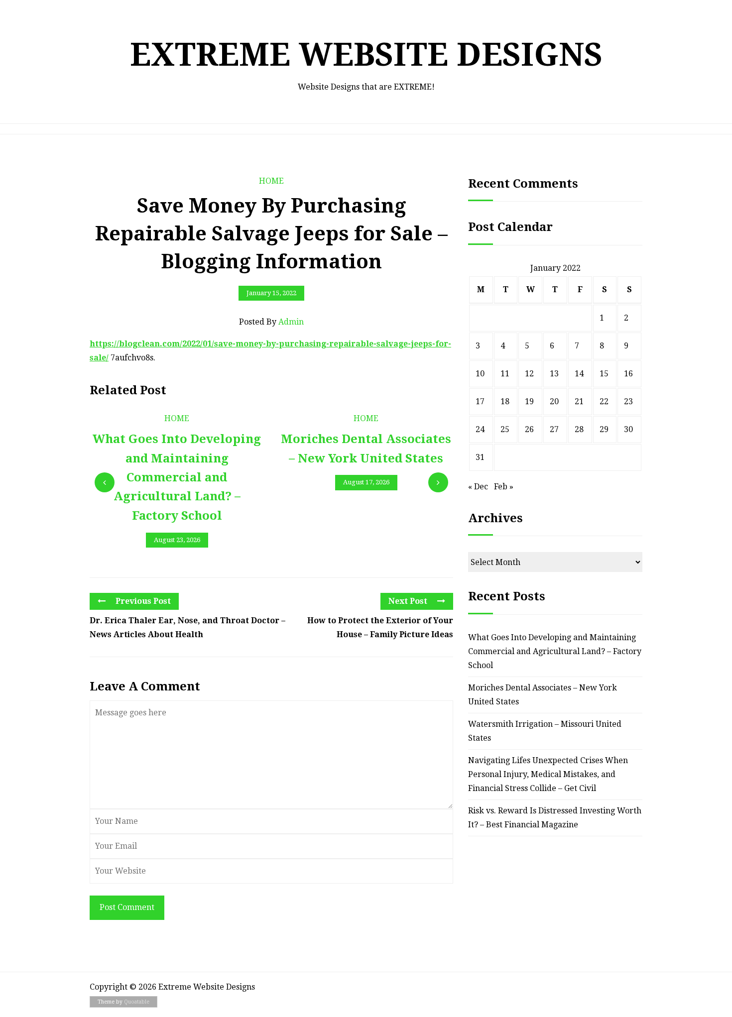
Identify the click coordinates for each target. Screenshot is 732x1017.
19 (529, 401)
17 (480, 401)
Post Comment (127, 907)
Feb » (503, 486)
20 (554, 401)
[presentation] (105, 482)
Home (271, 181)
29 (604, 429)
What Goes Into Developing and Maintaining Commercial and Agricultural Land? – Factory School (554, 651)
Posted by (271, 322)
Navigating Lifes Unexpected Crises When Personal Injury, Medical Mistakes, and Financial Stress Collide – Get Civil (548, 774)
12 (529, 373)
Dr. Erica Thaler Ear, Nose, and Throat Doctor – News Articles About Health (187, 627)
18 (504, 401)
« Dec (478, 486)
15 (604, 373)
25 (504, 429)
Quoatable (136, 1002)
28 (579, 429)
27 (554, 429)
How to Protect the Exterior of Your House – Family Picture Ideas (380, 627)
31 (480, 457)
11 (504, 373)
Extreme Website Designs (366, 54)
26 (529, 429)
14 (579, 373)
